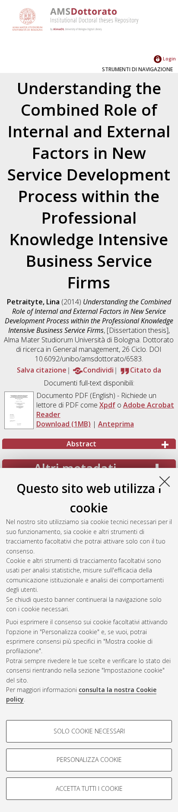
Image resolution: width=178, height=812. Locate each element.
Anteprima (116, 424)
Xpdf (107, 405)
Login (169, 58)
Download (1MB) (63, 424)
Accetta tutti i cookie (89, 788)
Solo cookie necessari (89, 731)
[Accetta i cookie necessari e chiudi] (165, 481)
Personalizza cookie (89, 759)
